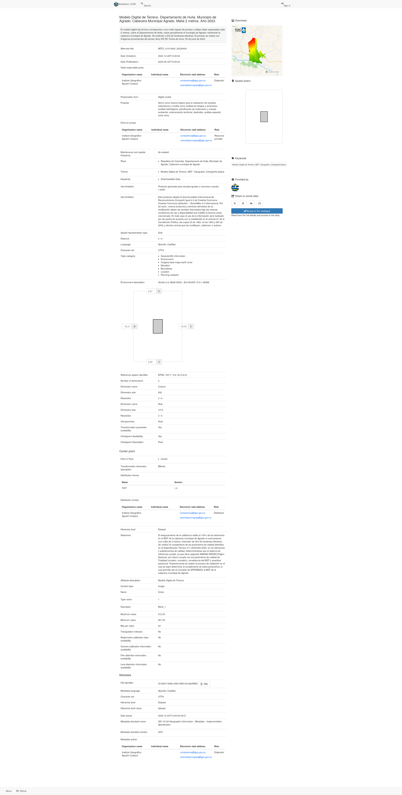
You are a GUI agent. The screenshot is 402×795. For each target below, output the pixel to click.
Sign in (287, 5)
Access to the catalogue (258, 211)
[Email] (259, 203)
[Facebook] (243, 203)
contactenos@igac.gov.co (193, 80)
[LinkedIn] (251, 203)
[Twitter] (234, 203)
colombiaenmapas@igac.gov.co (196, 85)
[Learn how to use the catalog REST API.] (31, 791)
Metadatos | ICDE (127, 4)
